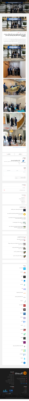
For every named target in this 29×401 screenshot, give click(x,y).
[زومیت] (24, 309)
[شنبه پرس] (24, 330)
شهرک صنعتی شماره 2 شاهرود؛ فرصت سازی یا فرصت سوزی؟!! (15, 243)
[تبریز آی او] (24, 317)
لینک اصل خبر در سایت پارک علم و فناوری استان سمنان (19, 147)
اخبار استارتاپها (23, 201)
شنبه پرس (22, 329)
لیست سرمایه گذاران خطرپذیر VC (10, 381)
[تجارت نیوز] (24, 313)
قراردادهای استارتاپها (11, 383)
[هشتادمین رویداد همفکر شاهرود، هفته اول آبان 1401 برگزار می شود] (24, 214)
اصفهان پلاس (21, 353)
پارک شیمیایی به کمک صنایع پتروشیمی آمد (18, 222)
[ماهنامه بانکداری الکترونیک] (24, 293)
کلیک (22, 341)
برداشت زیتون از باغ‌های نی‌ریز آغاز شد (18, 251)
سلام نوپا (22, 325)
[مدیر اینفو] (24, 301)
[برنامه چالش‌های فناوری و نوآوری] (24, 297)
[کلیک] (24, 342)
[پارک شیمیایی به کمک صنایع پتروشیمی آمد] (24, 223)
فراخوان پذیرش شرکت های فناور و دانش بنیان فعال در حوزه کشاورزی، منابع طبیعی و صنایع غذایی (16, 227)
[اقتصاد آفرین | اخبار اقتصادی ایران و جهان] (24, 346)
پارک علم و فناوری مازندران (20, 228)
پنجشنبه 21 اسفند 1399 (22, 32)
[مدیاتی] (24, 334)
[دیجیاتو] (24, 280)
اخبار (13, 9)
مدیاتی (22, 333)
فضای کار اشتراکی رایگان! (20, 239)
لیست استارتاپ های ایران (11, 379)
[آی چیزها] (24, 358)
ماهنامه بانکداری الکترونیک (19, 292)
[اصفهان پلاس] (24, 354)
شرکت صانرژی (21, 240)
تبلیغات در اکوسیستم (24, 392)
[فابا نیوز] (24, 276)
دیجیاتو (22, 280)
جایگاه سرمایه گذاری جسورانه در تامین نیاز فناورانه (17, 209)
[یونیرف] (5, 390)
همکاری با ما (25, 391)
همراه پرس (21, 284)
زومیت (22, 219)
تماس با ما (25, 390)
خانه (15, 9)
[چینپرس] (24, 362)
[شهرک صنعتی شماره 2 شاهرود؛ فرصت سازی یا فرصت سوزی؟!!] (24, 244)
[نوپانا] (24, 289)
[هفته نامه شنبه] (24, 268)
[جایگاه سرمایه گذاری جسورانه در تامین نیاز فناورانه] (24, 210)
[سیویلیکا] (11, 390)
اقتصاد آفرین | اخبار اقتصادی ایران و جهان (18, 345)
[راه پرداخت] (24, 272)
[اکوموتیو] (24, 350)
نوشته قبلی (20, 154)
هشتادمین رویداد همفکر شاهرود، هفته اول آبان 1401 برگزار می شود (15, 213)
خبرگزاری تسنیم (21, 304)
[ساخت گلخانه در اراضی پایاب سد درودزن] (24, 256)
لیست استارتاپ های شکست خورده (9, 380)
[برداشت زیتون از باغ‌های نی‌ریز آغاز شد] (24, 252)
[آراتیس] (24, 321)
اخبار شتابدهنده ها (22, 200)
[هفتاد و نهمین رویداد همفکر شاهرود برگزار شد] (24, 248)
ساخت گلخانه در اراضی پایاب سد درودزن (18, 255)
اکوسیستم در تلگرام (23, 383)
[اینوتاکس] (24, 338)
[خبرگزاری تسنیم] (24, 305)
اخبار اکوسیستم (23, 197)
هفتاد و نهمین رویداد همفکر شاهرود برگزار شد (17, 247)
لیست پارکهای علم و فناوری (10, 376)
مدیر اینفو (22, 223)
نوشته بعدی (8, 154)
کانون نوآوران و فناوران (20, 214)
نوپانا (22, 288)
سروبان (22, 252)
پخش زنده (12, 384)
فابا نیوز (22, 276)
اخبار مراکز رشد (23, 202)
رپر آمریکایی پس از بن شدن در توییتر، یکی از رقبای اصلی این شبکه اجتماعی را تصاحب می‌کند (15, 218)
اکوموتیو (22, 349)
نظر (17, 32)
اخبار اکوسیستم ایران (11, 374)
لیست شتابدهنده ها (11, 375)
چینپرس (22, 362)
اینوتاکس (22, 337)
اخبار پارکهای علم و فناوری (22, 198)
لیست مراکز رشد (12, 378)
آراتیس (22, 321)
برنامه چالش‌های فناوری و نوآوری (19, 296)
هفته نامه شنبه (21, 267)
